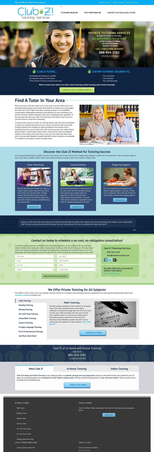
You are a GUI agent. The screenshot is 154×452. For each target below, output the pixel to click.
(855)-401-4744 (84, 450)
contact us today (21, 295)
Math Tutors (21, 408)
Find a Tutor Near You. (112, 273)
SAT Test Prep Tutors (24, 429)
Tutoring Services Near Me (26, 448)
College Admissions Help (25, 439)
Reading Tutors (22, 413)
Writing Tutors (21, 418)
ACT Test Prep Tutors (24, 434)
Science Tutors (22, 424)
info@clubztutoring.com (118, 255)
